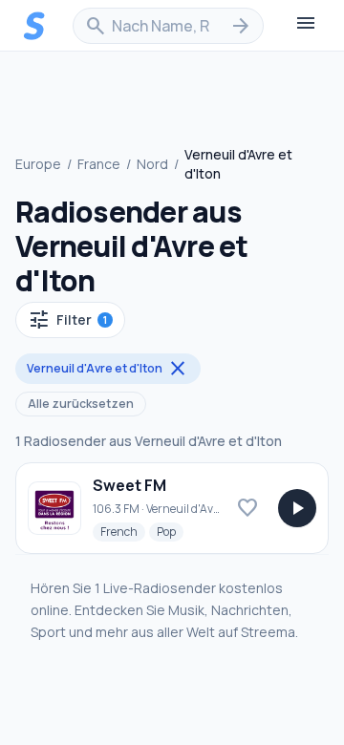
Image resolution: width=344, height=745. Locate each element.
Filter (67, 320)
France (98, 164)
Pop (170, 531)
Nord (152, 164)
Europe (38, 164)
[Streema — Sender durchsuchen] (34, 26)
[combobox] (168, 26)
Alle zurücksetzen (81, 403)
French (122, 531)
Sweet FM (129, 485)
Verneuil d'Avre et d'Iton (108, 368)
